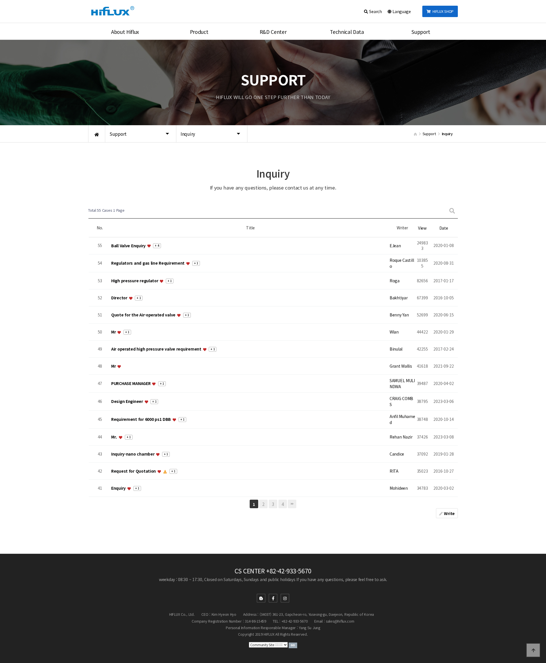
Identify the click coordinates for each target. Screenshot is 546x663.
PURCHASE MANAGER (131, 383)
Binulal (396, 349)
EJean (395, 245)
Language (401, 11)
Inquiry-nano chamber (133, 454)
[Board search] (452, 210)
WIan (394, 332)
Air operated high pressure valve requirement (156, 349)
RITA (394, 471)
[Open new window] (293, 644)
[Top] (533, 650)
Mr (114, 332)
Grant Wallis (401, 366)
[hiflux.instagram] (285, 598)
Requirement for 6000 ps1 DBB (141, 419)
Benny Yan (399, 315)
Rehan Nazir (401, 437)
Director (119, 297)
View (422, 228)
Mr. (114, 437)
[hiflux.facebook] (273, 598)
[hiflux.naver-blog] (261, 598)
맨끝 (292, 504)
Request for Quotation (134, 471)
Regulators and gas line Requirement (148, 263)
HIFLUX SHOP (442, 11)
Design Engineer (127, 401)
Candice (397, 454)
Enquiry (119, 488)
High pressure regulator (135, 280)
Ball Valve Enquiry (129, 245)
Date (443, 228)
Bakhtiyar (399, 297)
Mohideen (399, 488)
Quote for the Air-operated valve (144, 315)
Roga (395, 280)
